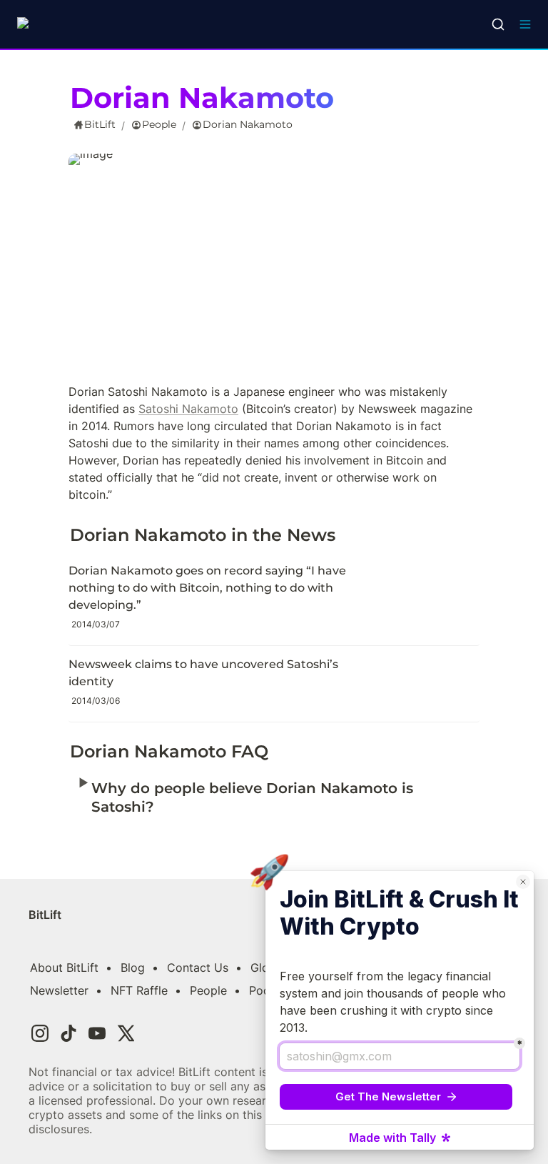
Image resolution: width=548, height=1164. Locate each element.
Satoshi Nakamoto (188, 409)
